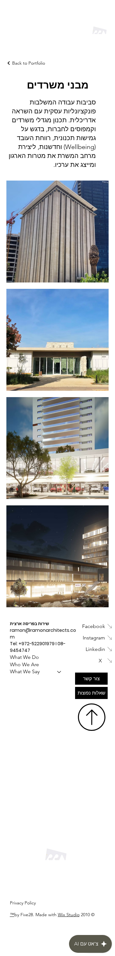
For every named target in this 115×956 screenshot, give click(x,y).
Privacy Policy (23, 903)
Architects (35, 31)
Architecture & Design (55, 39)
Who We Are (24, 664)
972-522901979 (38, 643)
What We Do (24, 657)
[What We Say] (59, 671)
